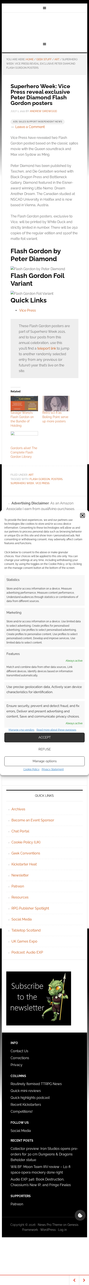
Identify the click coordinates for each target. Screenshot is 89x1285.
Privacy (16, 1065)
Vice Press (27, 310)
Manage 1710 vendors (21, 729)
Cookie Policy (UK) (25, 842)
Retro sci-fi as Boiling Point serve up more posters (55, 417)
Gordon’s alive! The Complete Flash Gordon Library (24, 452)
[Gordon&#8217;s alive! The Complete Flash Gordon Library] (24, 439)
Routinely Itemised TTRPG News (36, 1084)
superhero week (22, 483)
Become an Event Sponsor (32, 820)
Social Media (21, 919)
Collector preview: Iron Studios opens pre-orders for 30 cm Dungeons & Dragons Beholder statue (44, 1154)
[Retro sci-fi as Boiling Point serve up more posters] (56, 403)
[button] (82, 515)
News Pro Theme (50, 1224)
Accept (44, 737)
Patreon (17, 886)
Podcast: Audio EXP (27, 952)
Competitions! (22, 1111)
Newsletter (20, 875)
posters (56, 479)
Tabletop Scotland (26, 930)
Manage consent (80, 1215)
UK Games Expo (24, 941)
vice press (42, 483)
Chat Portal (20, 831)
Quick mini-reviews (26, 1091)
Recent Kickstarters (26, 1105)
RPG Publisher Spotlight (30, 908)
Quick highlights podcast (30, 1098)
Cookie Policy (31, 769)
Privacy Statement (53, 769)
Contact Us (19, 1051)
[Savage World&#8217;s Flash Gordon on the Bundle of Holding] (24, 403)
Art (31, 474)
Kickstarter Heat (24, 864)
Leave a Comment (30, 127)
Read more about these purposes (56, 729)
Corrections (20, 1058)
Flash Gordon (40, 479)
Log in (62, 1229)
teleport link (46, 348)
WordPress (48, 1229)
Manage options (45, 761)
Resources (20, 897)
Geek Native (44, 26)
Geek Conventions (25, 853)
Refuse (44, 749)
